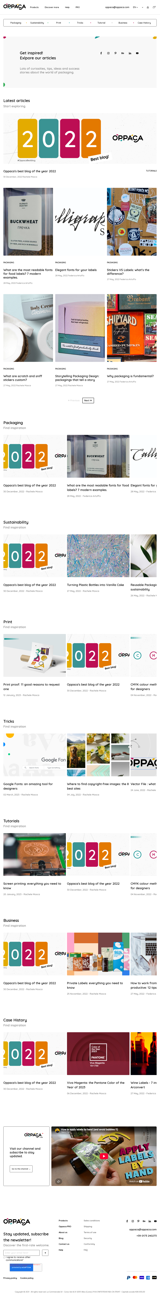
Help (67, 7)
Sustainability (15, 522)
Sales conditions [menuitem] (92, 1220)
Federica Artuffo (24, 283)
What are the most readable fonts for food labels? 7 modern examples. (27, 273)
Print (7, 621)
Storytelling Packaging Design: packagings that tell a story (77, 378)
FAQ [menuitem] (86, 1250)
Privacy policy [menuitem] (10, 1278)
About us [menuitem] (63, 1232)
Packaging (8, 262)
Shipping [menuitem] (88, 1226)
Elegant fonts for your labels (76, 270)
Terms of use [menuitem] (90, 1232)
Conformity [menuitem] (89, 1244)
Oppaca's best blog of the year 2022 (29, 171)
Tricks (8, 721)
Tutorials (151, 171)
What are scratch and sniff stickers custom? (22, 378)
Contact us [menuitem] (64, 1244)
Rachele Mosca (29, 177)
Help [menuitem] (61, 1250)
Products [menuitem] (63, 1220)
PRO (78, 7)
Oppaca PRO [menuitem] (65, 1226)
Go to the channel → (21, 1169)
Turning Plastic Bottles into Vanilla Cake (95, 585)
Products (34, 7)
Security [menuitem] (88, 1238)
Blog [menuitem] (61, 1238)
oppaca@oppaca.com (117, 7)
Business (11, 920)
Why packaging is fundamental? (130, 376)
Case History (15, 1019)
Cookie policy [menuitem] (26, 1278)
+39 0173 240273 (146, 1235)
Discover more (52, 7)
